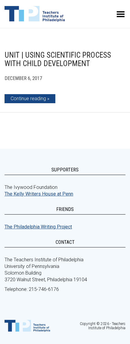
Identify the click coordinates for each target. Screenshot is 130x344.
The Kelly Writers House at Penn (39, 194)
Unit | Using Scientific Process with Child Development (58, 59)
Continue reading (28, 98)
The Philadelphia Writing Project (38, 227)
